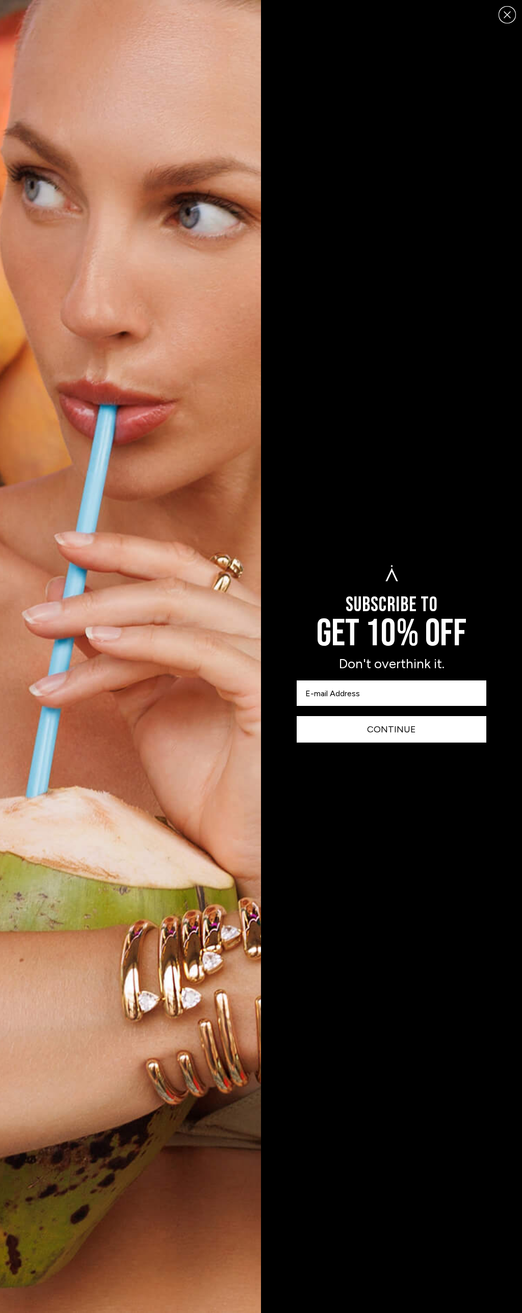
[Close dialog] (507, 14)
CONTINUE (391, 729)
